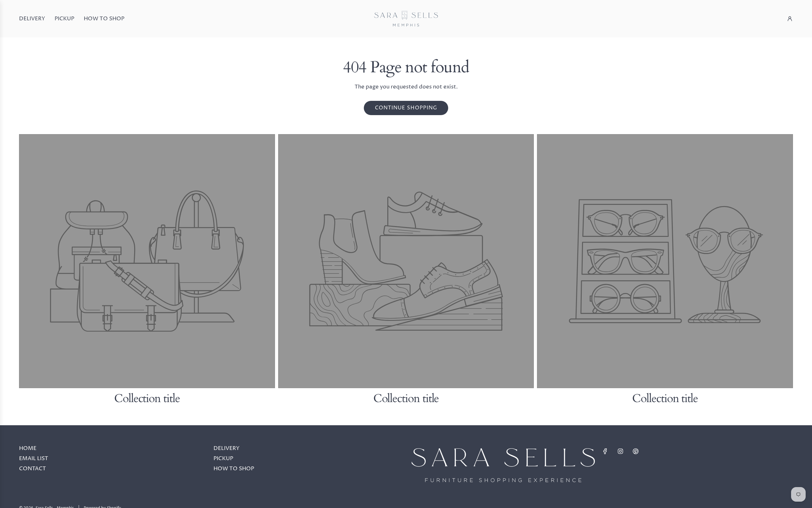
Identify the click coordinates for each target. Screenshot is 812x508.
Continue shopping (406, 107)
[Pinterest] (636, 451)
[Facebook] (605, 451)
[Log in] (790, 19)
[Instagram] (620, 451)
